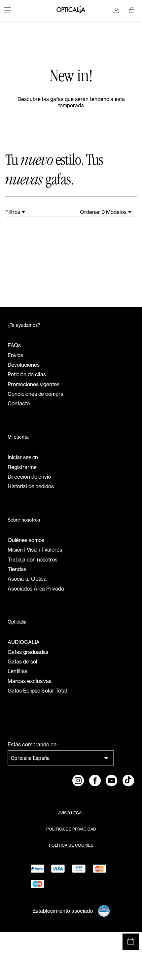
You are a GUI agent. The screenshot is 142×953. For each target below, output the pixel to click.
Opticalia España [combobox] (30, 758)
